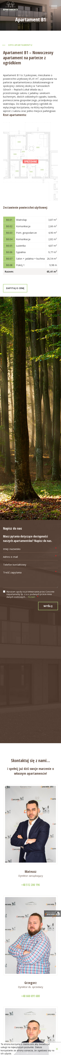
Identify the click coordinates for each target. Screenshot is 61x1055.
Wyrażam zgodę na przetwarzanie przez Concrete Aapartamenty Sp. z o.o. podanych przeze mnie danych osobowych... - (30, 594)
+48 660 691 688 (30, 996)
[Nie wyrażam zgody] (56, 1049)
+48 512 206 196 (30, 885)
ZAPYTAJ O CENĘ (15, 288)
